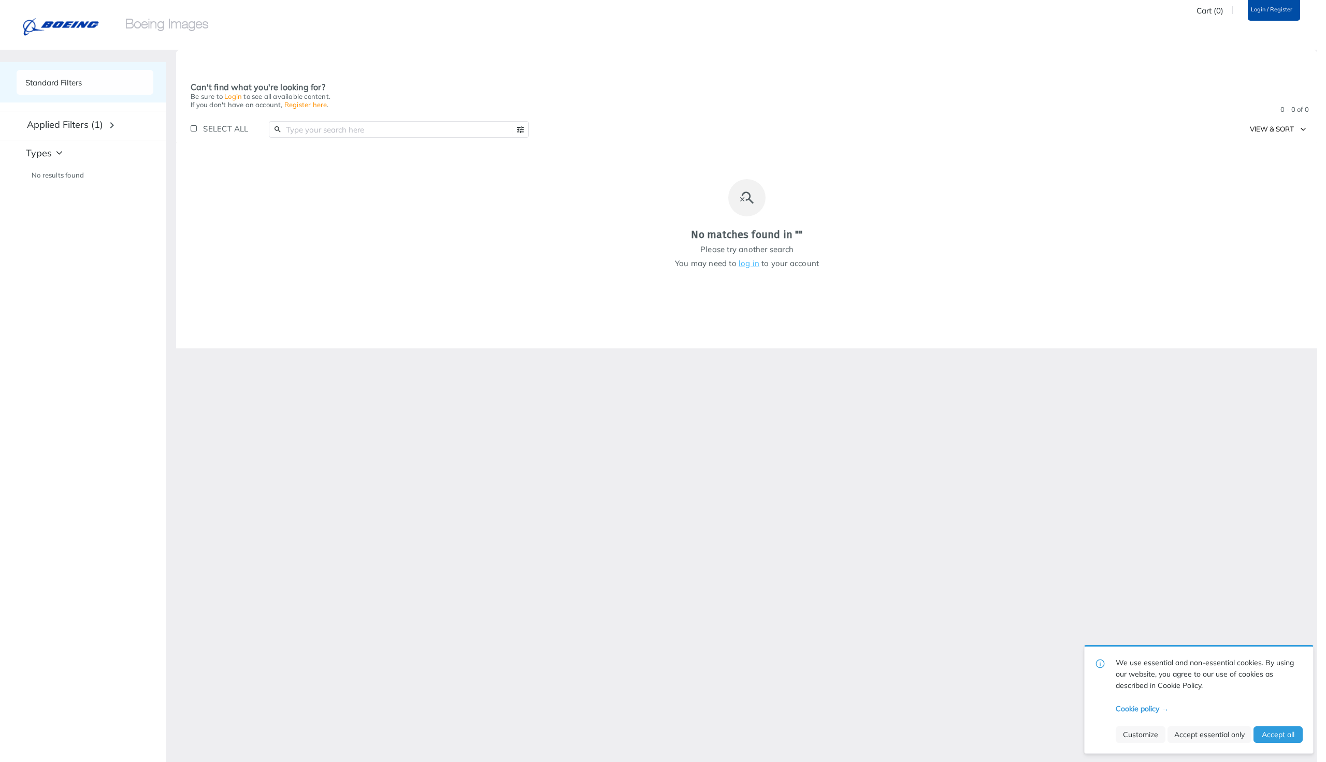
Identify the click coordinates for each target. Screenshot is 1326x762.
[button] (520, 129)
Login (233, 96)
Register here (305, 104)
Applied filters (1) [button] (65, 124)
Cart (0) (1210, 11)
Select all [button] (225, 129)
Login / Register (1271, 9)
